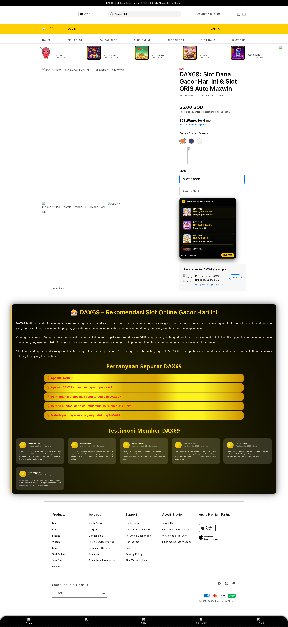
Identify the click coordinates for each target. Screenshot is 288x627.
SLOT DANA (208, 40)
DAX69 (46, 40)
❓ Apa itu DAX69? (59, 378)
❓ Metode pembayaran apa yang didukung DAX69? (83, 415)
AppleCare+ (96, 523)
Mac (54, 523)
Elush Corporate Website (177, 542)
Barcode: (205, 95)
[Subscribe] (103, 593)
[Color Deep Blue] (191, 141)
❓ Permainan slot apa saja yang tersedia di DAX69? (83, 396)
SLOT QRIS (239, 40)
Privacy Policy (134, 554)
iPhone (56, 535)
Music (55, 548)
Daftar (144, 623)
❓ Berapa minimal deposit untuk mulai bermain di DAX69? (88, 406)
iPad (54, 529)
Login (87, 623)
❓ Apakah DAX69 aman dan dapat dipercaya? (79, 387)
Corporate (95, 529)
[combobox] (144, 14)
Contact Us (132, 542)
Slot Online (59, 554)
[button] (46, 40)
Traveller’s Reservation (102, 560)
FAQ (128, 548)
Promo (29, 623)
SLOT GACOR (176, 40)
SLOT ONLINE (142, 40)
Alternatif (201, 623)
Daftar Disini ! (174, 3)
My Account (133, 523)
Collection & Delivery (138, 529)
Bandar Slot (96, 535)
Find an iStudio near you (176, 529)
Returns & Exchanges (138, 535)
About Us (167, 523)
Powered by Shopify (225, 601)
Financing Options (99, 548)
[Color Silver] (199, 141)
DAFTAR (216, 28)
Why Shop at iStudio (174, 535)
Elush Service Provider (102, 542)
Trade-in (94, 554)
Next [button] (244, 3)
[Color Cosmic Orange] (183, 141)
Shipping (199, 112)
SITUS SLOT (75, 40)
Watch (56, 542)
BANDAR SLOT (108, 40)
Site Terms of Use (136, 560)
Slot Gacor (58, 560)
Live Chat (259, 623)
